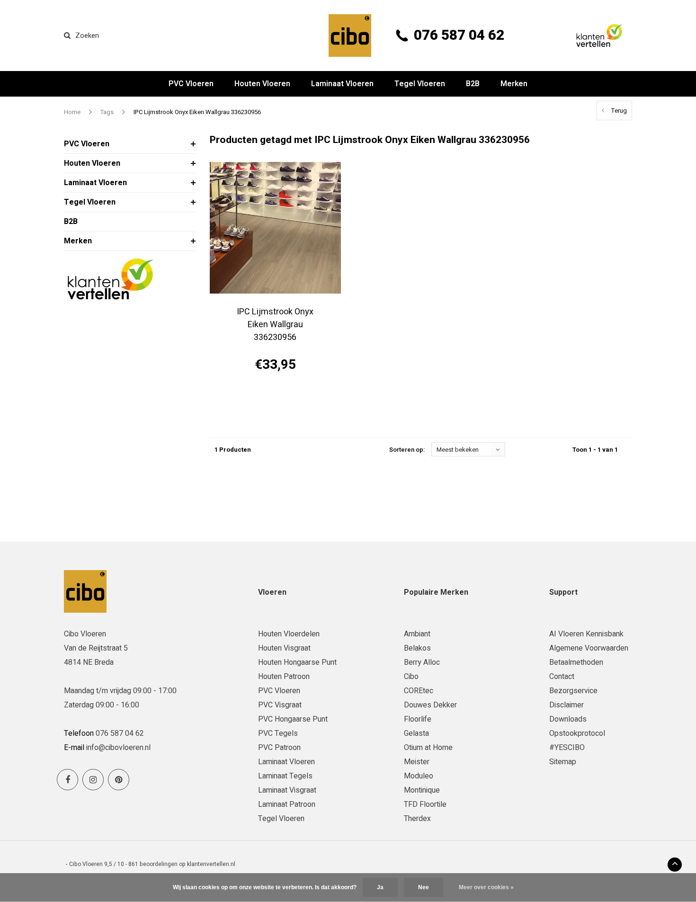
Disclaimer (566, 705)
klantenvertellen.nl (211, 864)
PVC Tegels (278, 733)
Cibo (411, 676)
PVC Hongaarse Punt (293, 719)
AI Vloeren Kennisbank (586, 634)
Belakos (417, 648)
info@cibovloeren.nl (118, 747)
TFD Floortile (425, 804)
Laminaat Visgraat (287, 790)
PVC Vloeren (191, 83)
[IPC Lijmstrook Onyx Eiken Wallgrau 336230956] (275, 227)
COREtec (418, 691)
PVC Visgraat (280, 705)
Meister (416, 762)
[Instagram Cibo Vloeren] (93, 779)
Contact (561, 676)
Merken (513, 83)
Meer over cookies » (486, 887)
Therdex (417, 818)
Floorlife (417, 719)
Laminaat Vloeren (342, 83)
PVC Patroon (279, 747)
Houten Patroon (284, 676)
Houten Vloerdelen (289, 634)
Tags (107, 111)
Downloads (568, 719)
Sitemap (562, 762)
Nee (423, 887)
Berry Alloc (422, 662)
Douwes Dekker (430, 705)
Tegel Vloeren (419, 83)
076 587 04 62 (459, 35)
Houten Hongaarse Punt (297, 662)
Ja (380, 887)
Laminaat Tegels (285, 776)
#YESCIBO (567, 747)
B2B (473, 83)
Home (72, 111)
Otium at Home (428, 747)
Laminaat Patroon (286, 804)
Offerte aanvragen (275, 398)
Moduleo (418, 776)
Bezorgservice (573, 691)
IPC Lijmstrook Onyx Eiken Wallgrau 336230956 (197, 111)
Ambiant (417, 634)
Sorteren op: (407, 449)
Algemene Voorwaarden (588, 648)
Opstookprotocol (577, 733)
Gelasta (416, 733)
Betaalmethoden (576, 662)
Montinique (422, 790)
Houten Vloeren (262, 83)
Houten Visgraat (284, 648)
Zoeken (87, 35)
